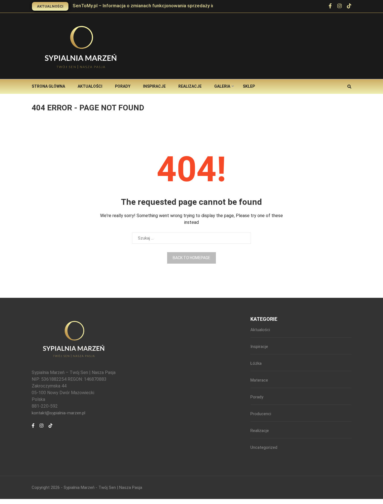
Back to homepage (191, 258)
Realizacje (190, 86)
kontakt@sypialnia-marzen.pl (58, 412)
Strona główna (48, 86)
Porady (122, 86)
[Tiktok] (50, 428)
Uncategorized (263, 447)
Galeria (222, 86)
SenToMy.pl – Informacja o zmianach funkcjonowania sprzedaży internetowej (156, 5)
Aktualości (90, 86)
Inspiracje (154, 86)
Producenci (260, 413)
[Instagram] (339, 6)
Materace (259, 380)
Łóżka (256, 363)
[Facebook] (330, 6)
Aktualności (50, 6)
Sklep (249, 86)
